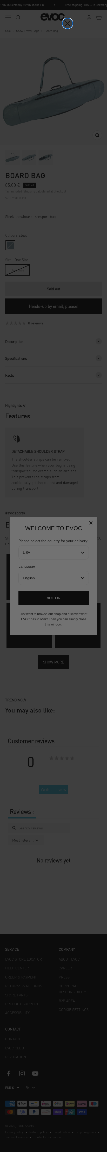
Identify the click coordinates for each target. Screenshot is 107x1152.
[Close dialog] (67, 23)
